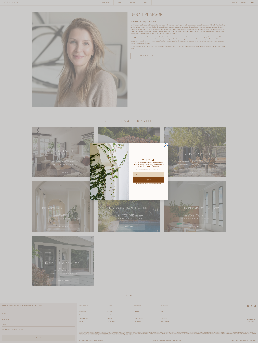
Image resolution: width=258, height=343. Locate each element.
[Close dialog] (165, 145)
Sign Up (149, 180)
